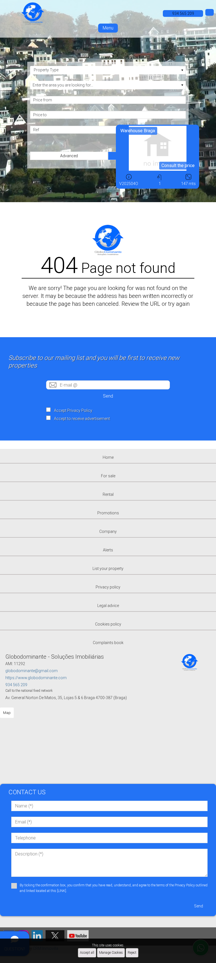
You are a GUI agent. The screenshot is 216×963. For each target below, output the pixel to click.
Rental (108, 494)
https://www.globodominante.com (36, 678)
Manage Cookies (111, 953)
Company (108, 531)
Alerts (108, 550)
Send (108, 396)
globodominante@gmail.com (31, 670)
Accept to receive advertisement (82, 418)
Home (108, 457)
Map (7, 713)
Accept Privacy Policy (73, 410)
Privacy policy (108, 587)
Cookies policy (108, 624)
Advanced (69, 156)
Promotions (108, 513)
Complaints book (108, 642)
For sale (108, 476)
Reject (132, 953)
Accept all (87, 953)
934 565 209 (16, 685)
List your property (108, 568)
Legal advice (108, 605)
